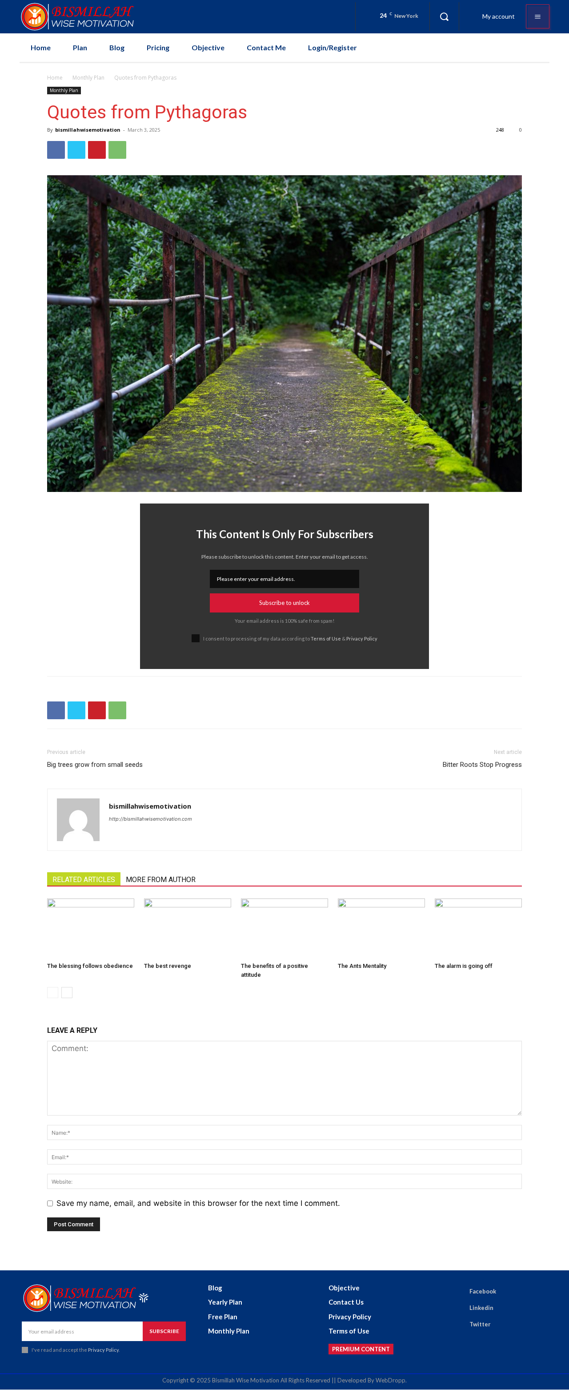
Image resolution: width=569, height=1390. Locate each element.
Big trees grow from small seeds (95, 765)
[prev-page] (52, 992)
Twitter (480, 1324)
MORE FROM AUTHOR (161, 879)
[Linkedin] (457, 1308)
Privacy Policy (361, 638)
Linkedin (481, 1307)
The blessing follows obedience (90, 966)
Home (55, 77)
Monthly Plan (88, 77)
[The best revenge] (187, 928)
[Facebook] (56, 150)
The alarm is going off (464, 966)
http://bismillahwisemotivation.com (150, 819)
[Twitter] (76, 150)
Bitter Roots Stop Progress (482, 765)
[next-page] (66, 992)
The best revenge (167, 966)
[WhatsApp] (117, 150)
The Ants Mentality (362, 966)
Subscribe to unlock (284, 602)
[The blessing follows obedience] (90, 928)
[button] (444, 16)
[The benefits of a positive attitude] (284, 928)
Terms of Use (326, 638)
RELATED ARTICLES (83, 879)
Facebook (482, 1291)
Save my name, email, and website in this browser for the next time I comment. (198, 1203)
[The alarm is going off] (478, 928)
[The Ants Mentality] (381, 928)
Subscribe (164, 1331)
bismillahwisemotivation (87, 129)
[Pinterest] (97, 150)
